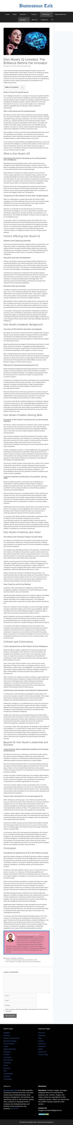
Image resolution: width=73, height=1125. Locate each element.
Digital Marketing (60, 14)
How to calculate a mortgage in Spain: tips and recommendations (23, 961)
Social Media (8, 1074)
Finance (33, 14)
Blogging (7, 1033)
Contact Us (44, 20)
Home (7, 14)
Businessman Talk (10, 1090)
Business (23, 14)
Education (23, 20)
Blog (39, 1038)
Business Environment (11, 1038)
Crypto (6, 1046)
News (14, 14)
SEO (5, 1071)
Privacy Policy (43, 1054)
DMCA (40, 1049)
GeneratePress (48, 1122)
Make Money (8, 1060)
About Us (34, 20)
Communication (9, 1044)
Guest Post (42, 1052)
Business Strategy (10, 1041)
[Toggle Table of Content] (21, 87)
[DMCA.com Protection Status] (43, 1115)
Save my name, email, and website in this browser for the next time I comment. (26, 1010)
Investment (7, 1057)
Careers (41, 1041)
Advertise (41, 1035)
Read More (15, 1108)
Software (7, 1076)
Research (13, 958)
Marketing (7, 1063)
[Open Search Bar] (52, 19)
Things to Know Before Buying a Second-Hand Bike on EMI (21, 960)
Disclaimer (42, 1046)
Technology (45, 14)
